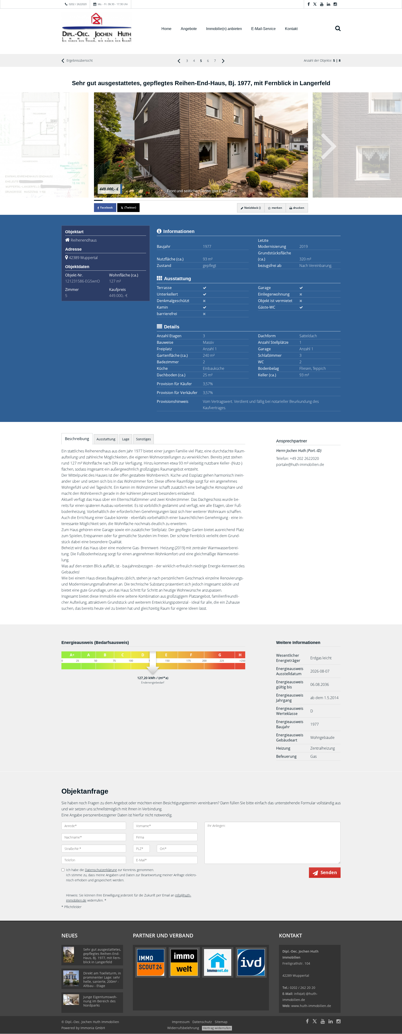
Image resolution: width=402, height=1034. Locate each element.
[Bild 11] (184, 200)
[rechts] (223, 60)
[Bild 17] (235, 200)
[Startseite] (105, 28)
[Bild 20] (261, 200)
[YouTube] (321, 4)
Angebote (189, 29)
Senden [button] (329, 872)
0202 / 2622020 (78, 4)
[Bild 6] (141, 200)
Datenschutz (202, 1022)
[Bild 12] (192, 200)
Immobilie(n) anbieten (224, 29)
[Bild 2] (107, 200)
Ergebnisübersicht (79, 60)
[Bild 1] (98, 200)
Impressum (181, 1022)
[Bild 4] (124, 200)
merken (276, 208)
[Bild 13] (201, 200)
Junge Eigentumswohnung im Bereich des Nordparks (100, 1001)
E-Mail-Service (263, 29)
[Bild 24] (295, 200)
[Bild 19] (252, 200)
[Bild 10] (175, 200)
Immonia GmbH (92, 1028)
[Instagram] (335, 4)
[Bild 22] (278, 200)
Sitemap (221, 1022)
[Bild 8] (158, 200)
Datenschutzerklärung (101, 870)
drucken (298, 208)
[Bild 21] (269, 200)
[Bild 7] (149, 200)
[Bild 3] (115, 200)
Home (166, 29)
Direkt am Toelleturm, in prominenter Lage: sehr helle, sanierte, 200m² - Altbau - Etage (102, 979)
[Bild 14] (209, 200)
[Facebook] (309, 4)
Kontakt (291, 29)
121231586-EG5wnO (82, 281)
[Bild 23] (286, 200)
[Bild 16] (226, 200)
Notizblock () (252, 208)
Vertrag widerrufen (217, 1028)
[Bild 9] (166, 200)
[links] (179, 60)
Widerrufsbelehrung (183, 1028)
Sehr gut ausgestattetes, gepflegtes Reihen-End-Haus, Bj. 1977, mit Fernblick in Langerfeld (102, 955)
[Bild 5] (132, 200)
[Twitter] (315, 4)
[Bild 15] (218, 200)
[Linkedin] (328, 4)
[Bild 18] (244, 200)
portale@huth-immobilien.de (300, 464)
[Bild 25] (303, 200)
